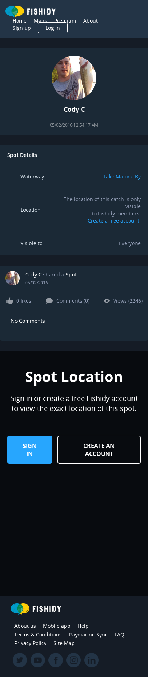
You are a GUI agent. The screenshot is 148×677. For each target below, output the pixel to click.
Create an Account (99, 450)
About (90, 20)
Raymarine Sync (88, 634)
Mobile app (56, 625)
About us (25, 625)
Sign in (30, 450)
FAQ (119, 634)
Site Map (64, 643)
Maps (40, 20)
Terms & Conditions (38, 634)
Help (83, 625)
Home (20, 20)
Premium (65, 20)
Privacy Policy (30, 643)
